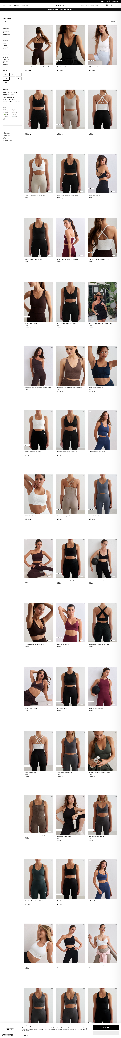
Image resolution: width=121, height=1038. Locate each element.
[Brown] (13, 112)
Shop (10, 5)
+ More (5, 123)
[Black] (13, 109)
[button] (47, 191)
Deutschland (114, 1)
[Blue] (4, 112)
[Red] (4, 119)
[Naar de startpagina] (60, 5)
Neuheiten (16, 5)
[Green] (4, 114)
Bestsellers (25, 5)
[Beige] (4, 109)
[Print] (13, 116)
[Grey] (13, 114)
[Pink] (4, 116)
